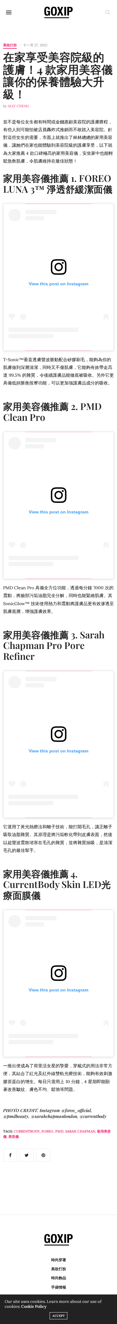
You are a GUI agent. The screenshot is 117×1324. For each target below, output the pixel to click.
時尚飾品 (58, 1277)
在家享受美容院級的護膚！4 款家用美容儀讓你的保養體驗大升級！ (58, 75)
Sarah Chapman (80, 1131)
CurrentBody (27, 1131)
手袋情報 (58, 1287)
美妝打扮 (10, 45)
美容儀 (13, 1136)
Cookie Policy (33, 1306)
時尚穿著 (58, 1259)
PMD (59, 1131)
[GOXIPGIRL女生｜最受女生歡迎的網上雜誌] (58, 1240)
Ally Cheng (18, 106)
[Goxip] (58, 12)
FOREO (47, 1131)
